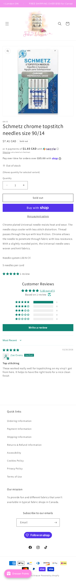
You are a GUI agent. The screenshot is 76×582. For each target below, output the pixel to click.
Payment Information (19, 428)
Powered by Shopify (50, 575)
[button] (7, 24)
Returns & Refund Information (24, 444)
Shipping (6, 152)
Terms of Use (14, 476)
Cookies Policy (15, 460)
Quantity (7, 178)
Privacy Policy (14, 468)
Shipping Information (19, 436)
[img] (11, 350)
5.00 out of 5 (47, 290)
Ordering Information (19, 420)
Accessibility (14, 452)
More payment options (38, 216)
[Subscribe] (56, 522)
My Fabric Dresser (32, 575)
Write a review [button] (38, 327)
